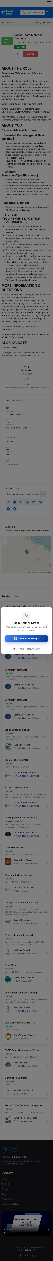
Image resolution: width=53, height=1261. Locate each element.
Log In (37, 649)
